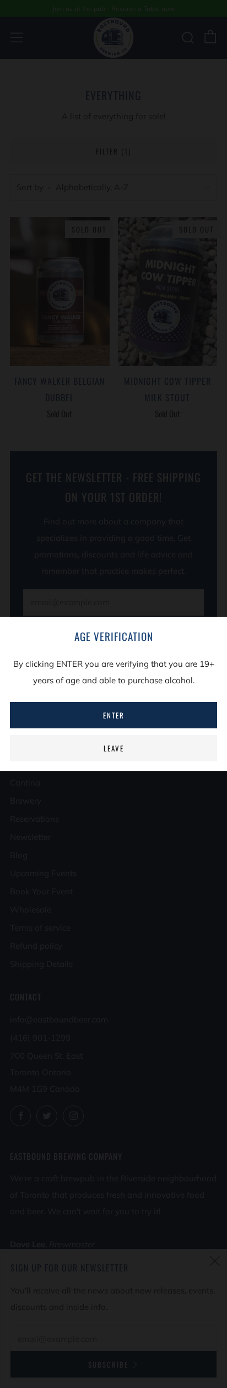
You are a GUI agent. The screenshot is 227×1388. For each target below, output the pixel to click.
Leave (114, 748)
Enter (114, 715)
